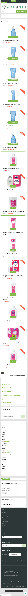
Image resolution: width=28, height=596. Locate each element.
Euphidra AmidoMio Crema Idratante (11, 253)
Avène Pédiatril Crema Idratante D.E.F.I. (12, 83)
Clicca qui (4, 560)
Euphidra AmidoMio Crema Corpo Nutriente (13, 232)
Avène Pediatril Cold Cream (9, 62)
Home (2, 15)
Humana (7, 452)
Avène (7, 430)
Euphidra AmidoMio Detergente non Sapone (13, 320)
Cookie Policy (5, 516)
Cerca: (3, 414)
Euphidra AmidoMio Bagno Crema (11, 168)
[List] (5, 21)
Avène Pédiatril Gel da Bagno (10, 147)
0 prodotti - (22, 11)
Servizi (3, 525)
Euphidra (7, 441)
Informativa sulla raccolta (6, 594)
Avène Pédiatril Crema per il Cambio (11, 104)
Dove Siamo (4, 517)
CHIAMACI (4, 2)
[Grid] (7, 21)
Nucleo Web (21, 586)
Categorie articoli (5, 533)
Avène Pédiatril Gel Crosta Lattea (10, 125)
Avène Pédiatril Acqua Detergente (11, 40)
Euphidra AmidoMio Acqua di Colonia (11, 189)
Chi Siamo (4, 512)
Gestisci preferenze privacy (15, 590)
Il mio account (5, 521)
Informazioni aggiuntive (7, 584)
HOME (3, 527)
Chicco (3, 436)
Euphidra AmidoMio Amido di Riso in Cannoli (13, 211)
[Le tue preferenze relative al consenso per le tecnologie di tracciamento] (25, 593)
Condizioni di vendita (7, 504)
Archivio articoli (5, 554)
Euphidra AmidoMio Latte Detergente (11, 364)
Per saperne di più (13, 37)
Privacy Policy (5, 523)
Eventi (3, 519)
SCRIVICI (13, 0)
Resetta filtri (6, 478)
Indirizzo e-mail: (6, 488)
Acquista (13, 186)
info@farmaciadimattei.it (12, 575)
